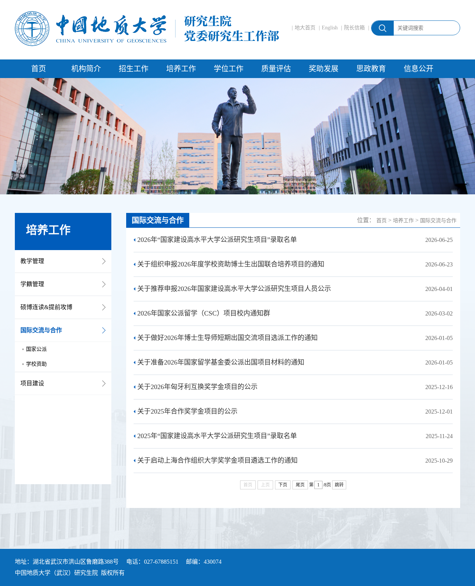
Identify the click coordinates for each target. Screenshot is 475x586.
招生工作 (133, 69)
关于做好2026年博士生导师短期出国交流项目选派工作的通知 (227, 337)
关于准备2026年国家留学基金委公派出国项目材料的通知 (220, 362)
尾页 (300, 485)
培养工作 (181, 69)
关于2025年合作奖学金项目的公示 (187, 411)
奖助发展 (323, 69)
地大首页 (305, 27)
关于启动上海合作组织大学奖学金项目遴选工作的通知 (217, 460)
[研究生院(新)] (147, 28)
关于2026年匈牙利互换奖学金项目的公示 (197, 387)
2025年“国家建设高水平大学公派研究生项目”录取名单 (217, 436)
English (330, 27)
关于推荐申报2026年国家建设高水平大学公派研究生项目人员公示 (234, 288)
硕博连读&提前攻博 (46, 307)
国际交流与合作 (41, 330)
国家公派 (36, 349)
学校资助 (36, 364)
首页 (38, 69)
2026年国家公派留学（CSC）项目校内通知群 (203, 313)
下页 (282, 485)
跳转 (339, 485)
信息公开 (418, 69)
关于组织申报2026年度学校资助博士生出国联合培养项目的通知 (230, 264)
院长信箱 (354, 27)
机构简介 (86, 69)
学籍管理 (32, 284)
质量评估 (276, 69)
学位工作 (228, 69)
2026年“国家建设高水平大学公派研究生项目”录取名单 (217, 239)
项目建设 (32, 383)
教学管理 (32, 261)
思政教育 (371, 69)
